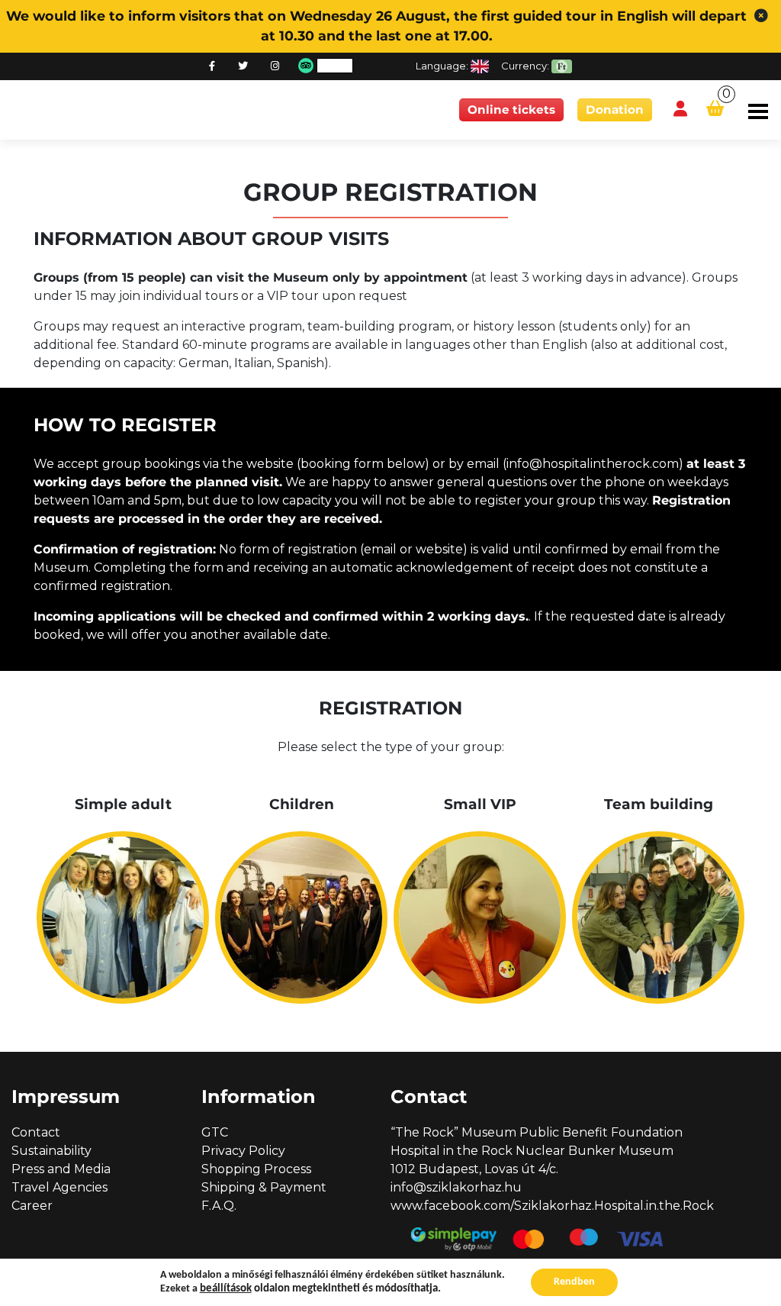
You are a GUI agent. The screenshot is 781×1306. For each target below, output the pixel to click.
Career (32, 1205)
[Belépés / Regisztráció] (680, 110)
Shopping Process (256, 1169)
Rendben (574, 1282)
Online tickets (511, 109)
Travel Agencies (59, 1187)
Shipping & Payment (263, 1187)
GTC (214, 1132)
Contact (35, 1132)
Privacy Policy (243, 1150)
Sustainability (51, 1150)
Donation (615, 109)
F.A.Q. (218, 1205)
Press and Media (61, 1169)
